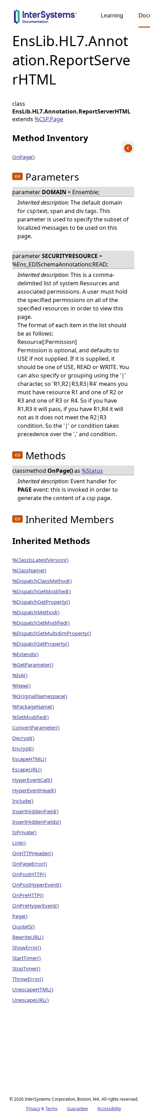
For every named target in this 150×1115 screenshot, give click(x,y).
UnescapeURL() (30, 999)
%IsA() (20, 675)
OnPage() (23, 156)
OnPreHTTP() (28, 895)
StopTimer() (26, 968)
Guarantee (77, 1109)
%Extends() (25, 654)
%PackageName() (33, 706)
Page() (20, 915)
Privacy (33, 1109)
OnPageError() (29, 863)
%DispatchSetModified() (41, 622)
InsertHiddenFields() (36, 821)
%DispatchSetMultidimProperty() (51, 633)
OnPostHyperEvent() (36, 884)
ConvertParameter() (36, 727)
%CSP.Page (49, 119)
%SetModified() (30, 716)
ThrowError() (27, 978)
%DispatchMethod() (36, 612)
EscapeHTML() (29, 758)
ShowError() (26, 947)
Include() (22, 800)
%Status (92, 471)
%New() (21, 685)
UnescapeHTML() (32, 989)
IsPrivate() (24, 832)
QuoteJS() (23, 926)
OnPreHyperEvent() (35, 905)
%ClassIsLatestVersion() (40, 559)
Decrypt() (23, 737)
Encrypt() (23, 748)
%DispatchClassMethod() (42, 580)
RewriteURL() (28, 936)
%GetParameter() (32, 664)
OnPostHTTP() (29, 874)
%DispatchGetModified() (41, 591)
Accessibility (109, 1109)
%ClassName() (29, 570)
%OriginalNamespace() (39, 695)
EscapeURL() (27, 769)
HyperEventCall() (32, 779)
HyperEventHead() (34, 790)
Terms (51, 1109)
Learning (112, 16)
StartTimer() (26, 957)
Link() (19, 842)
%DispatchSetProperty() (40, 643)
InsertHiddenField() (35, 811)
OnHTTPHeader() (32, 853)
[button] (17, 176)
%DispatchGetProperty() (41, 601)
